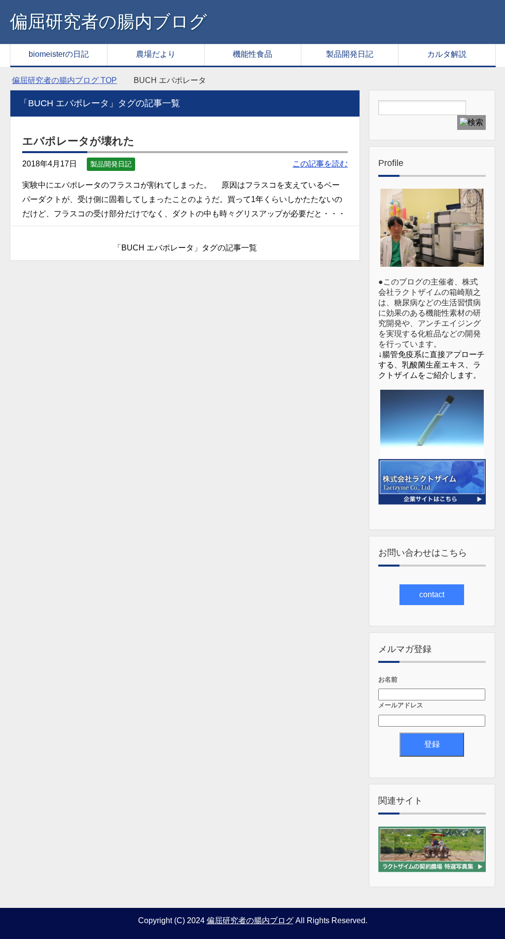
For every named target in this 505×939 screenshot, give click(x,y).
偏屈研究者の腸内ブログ (108, 21)
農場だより (156, 54)
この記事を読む (320, 164)
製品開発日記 (349, 54)
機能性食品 (252, 54)
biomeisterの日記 (59, 54)
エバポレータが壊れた (78, 141)
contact (431, 594)
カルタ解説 (447, 54)
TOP (64, 80)
